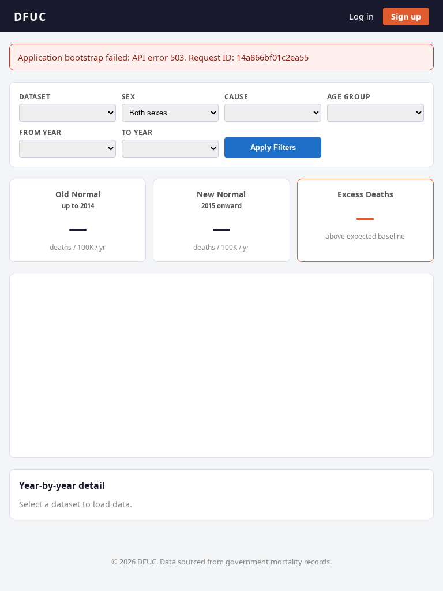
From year (40, 132)
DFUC (30, 16)
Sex (128, 97)
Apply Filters (273, 147)
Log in (361, 16)
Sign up (406, 16)
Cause (236, 97)
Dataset (34, 97)
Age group (348, 97)
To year (137, 132)
